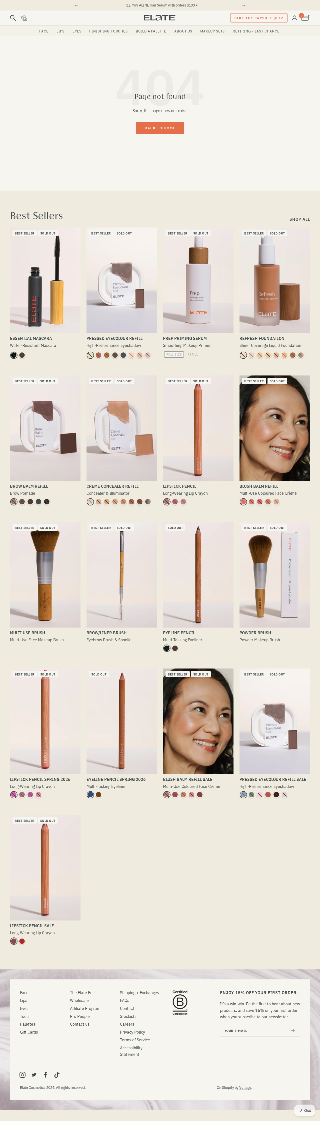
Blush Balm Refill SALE (187, 779)
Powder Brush (255, 632)
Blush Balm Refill (259, 486)
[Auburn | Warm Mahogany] (30, 501)
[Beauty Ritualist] (23, 18)
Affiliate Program (85, 1008)
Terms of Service (135, 1039)
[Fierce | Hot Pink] (13, 794)
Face (43, 30)
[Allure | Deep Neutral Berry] (199, 794)
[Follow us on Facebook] (45, 1075)
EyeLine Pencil (179, 632)
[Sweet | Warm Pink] (148, 355)
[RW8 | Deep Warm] (309, 355)
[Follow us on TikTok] (57, 1075)
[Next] (243, 5)
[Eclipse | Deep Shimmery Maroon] (276, 794)
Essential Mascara (31, 338)
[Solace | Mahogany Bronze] (98, 794)
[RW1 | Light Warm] (243, 355)
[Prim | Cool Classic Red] (22, 941)
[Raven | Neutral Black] (46, 501)
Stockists (128, 1016)
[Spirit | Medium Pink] (30, 794)
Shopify (228, 1087)
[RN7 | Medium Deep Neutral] (301, 355)
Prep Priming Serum (185, 338)
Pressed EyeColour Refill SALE (273, 779)
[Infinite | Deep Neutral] (13, 941)
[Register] (293, 1030)
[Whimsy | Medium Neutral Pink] (251, 501)
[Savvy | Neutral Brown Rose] (166, 794)
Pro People (80, 1016)
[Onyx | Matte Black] (166, 648)
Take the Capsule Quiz (259, 17)
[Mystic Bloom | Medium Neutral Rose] (191, 794)
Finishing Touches (108, 30)
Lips (60, 30)
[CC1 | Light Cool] (90, 501)
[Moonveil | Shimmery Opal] (284, 794)
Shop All (300, 219)
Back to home (160, 127)
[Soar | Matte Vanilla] (139, 355)
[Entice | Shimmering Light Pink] (259, 794)
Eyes (76, 30)
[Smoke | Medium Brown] (22, 501)
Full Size (174, 354)
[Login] (295, 18)
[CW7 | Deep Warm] (148, 501)
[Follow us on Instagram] (23, 1075)
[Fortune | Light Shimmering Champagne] (90, 355)
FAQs (124, 1000)
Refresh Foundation (262, 338)
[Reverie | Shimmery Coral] (268, 794)
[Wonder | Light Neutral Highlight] (276, 501)
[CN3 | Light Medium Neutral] (115, 501)
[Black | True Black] (13, 355)
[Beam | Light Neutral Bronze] (183, 794)
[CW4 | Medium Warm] (123, 501)
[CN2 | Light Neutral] (98, 501)
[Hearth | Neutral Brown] (175, 648)
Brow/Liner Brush (106, 632)
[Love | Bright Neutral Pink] (259, 501)
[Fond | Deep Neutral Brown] (115, 355)
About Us (183, 30)
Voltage (245, 1087)
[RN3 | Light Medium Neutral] (268, 355)
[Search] (13, 18)
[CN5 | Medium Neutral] (131, 501)
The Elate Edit (82, 992)
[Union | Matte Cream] (131, 355)
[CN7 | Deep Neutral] (156, 501)
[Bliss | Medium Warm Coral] (268, 501)
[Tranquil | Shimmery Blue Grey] (243, 794)
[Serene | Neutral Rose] (166, 501)
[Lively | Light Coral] (38, 794)
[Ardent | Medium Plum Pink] (183, 501)
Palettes (27, 1024)
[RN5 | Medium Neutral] (284, 355)
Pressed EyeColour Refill (114, 338)
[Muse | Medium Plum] (22, 794)
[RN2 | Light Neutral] (259, 355)
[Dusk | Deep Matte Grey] (123, 355)
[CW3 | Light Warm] (106, 501)
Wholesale (79, 1000)
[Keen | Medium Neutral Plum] (175, 794)
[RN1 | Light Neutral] (251, 355)
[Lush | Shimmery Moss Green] (251, 794)
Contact (127, 1008)
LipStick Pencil (179, 486)
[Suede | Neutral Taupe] (13, 501)
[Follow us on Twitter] (34, 1075)
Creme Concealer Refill (112, 486)
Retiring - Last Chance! (256, 30)
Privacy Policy (132, 1032)
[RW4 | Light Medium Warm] (276, 355)
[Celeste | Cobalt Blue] (90, 794)
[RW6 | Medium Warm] (292, 355)
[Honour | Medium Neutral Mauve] (175, 501)
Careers (127, 1024)
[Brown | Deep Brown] (22, 355)
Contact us (80, 1024)
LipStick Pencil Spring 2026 (40, 779)
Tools (25, 1016)
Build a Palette (151, 30)
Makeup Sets (212, 30)
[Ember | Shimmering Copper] (106, 355)
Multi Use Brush (27, 632)
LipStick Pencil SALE (32, 925)
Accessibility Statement (131, 1051)
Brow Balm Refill (29, 486)
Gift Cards (29, 1032)
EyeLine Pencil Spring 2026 (116, 779)
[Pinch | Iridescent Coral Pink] (243, 501)
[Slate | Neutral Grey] (38, 501)
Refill (193, 354)
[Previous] (76, 5)
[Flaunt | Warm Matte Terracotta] (98, 355)
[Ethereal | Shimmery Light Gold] (156, 355)
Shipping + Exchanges (139, 992)
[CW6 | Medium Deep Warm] (139, 501)
